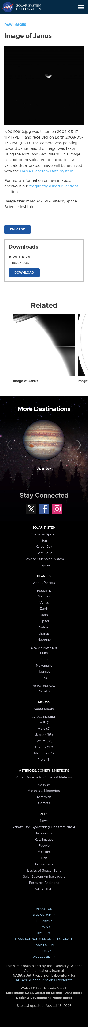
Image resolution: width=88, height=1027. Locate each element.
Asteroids (44, 797)
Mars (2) (44, 728)
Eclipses (44, 565)
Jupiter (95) (44, 734)
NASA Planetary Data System (46, 171)
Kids (44, 858)
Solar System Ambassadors (44, 876)
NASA (6, 7)
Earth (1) (44, 722)
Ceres (44, 659)
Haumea (44, 671)
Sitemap (44, 951)
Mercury (44, 596)
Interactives (44, 864)
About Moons (44, 709)
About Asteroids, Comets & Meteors (44, 777)
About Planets (44, 583)
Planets (44, 576)
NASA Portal (44, 944)
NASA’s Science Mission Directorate (43, 980)
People (44, 845)
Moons (44, 702)
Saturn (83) (44, 741)
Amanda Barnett (55, 988)
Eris (44, 678)
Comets (44, 803)
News (44, 820)
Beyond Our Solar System (44, 559)
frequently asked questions (53, 186)
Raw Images (15, 25)
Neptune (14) (44, 753)
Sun (44, 540)
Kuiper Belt (44, 546)
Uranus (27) (44, 747)
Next (79, 445)
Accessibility (44, 956)
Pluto (44, 653)
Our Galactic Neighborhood (26, 17)
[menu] (81, 7)
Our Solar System (44, 534)
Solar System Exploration (26, 7)
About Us (44, 909)
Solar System (43, 527)
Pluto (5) (44, 759)
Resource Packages (44, 882)
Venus (44, 602)
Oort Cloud (44, 553)
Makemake (44, 665)
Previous (9, 445)
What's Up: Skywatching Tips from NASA (44, 827)
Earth (44, 608)
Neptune (44, 639)
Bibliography (44, 914)
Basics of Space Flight (44, 870)
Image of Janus (25, 381)
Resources (44, 833)
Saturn (44, 627)
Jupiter (44, 469)
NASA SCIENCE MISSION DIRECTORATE (44, 939)
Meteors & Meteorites (44, 790)
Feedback (44, 920)
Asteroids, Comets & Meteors (44, 770)
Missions (44, 851)
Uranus (44, 633)
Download (24, 272)
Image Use (44, 932)
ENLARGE (17, 229)
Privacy (44, 926)
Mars (44, 615)
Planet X (44, 691)
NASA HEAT (44, 889)
